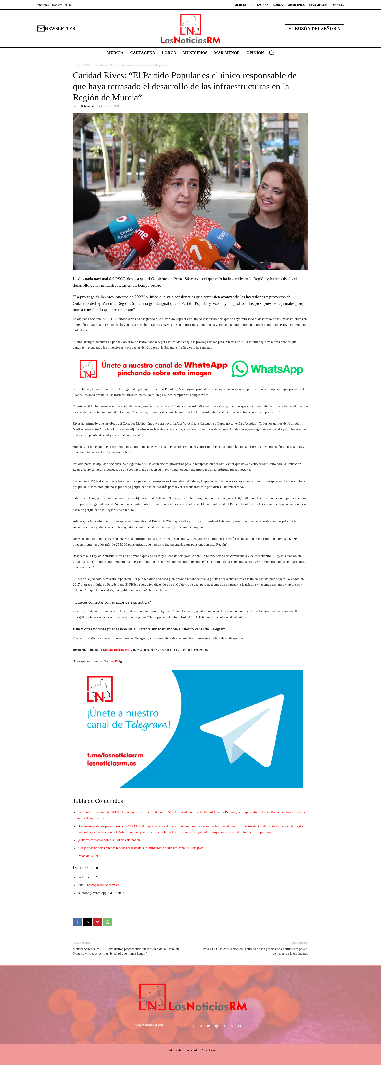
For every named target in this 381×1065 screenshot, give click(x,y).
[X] (87, 922)
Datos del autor (87, 856)
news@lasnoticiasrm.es (103, 885)
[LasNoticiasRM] (190, 28)
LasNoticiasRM (85, 106)
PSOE (86, 65)
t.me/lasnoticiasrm (116, 649)
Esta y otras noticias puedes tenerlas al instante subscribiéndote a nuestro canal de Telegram (140, 848)
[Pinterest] (97, 922)
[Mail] (208, 1026)
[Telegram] (216, 1026)
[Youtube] (240, 1026)
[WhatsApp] (107, 922)
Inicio (76, 65)
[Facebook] (77, 922)
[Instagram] (201, 1026)
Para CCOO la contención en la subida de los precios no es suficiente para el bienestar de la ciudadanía (255, 951)
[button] (271, 52)
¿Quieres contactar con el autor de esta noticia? (109, 840)
